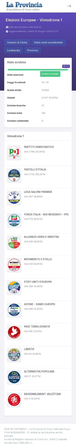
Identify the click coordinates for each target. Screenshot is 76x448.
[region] (38, 278)
